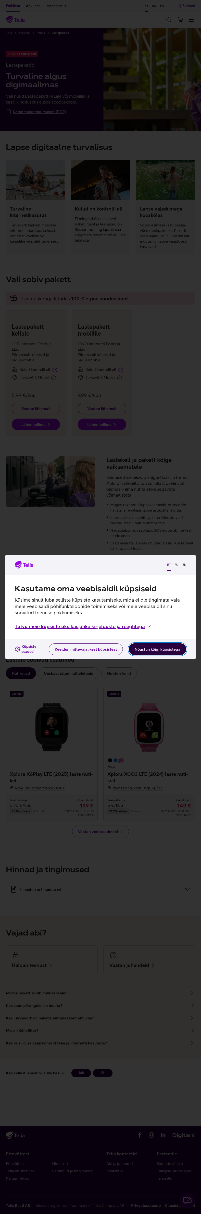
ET (169, 565)
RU (176, 565)
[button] (83, 626)
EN (184, 565)
